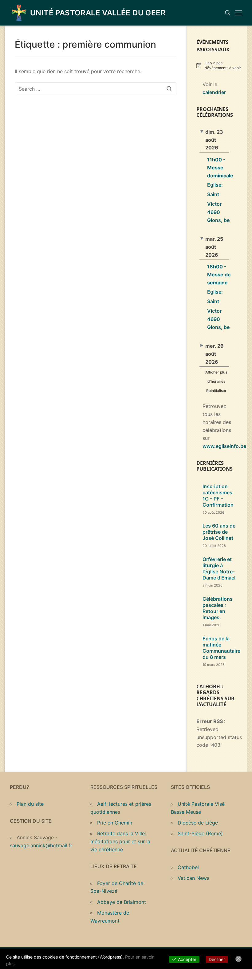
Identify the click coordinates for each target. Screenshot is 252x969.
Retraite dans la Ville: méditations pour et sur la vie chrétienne (120, 841)
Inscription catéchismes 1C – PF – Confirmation (218, 495)
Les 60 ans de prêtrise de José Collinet (219, 532)
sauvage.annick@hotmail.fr (41, 845)
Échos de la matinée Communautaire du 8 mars (221, 647)
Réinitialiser (216, 390)
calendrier (214, 92)
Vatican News (193, 878)
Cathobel (188, 867)
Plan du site (30, 804)
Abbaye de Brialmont (121, 902)
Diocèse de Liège (198, 823)
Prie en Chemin (114, 823)
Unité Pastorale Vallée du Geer (98, 12)
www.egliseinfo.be (224, 446)
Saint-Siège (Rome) (200, 833)
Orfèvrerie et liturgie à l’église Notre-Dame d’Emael (219, 568)
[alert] (219, 66)
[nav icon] (238, 12)
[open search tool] (227, 13)
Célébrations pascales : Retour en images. (218, 608)
